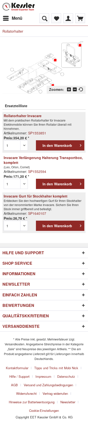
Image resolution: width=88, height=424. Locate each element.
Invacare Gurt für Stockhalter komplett (35, 196)
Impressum (43, 376)
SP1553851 (37, 133)
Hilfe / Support (19, 376)
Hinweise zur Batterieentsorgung (32, 402)
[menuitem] (12, 18)
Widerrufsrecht (26, 393)
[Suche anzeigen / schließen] (44, 18)
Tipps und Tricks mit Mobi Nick (56, 368)
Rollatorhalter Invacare (23, 115)
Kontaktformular (17, 368)
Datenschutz (66, 376)
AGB (14, 385)
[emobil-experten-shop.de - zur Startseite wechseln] (18, 6)
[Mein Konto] (68, 18)
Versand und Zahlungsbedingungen (48, 385)
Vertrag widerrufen (55, 393)
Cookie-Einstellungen (44, 410)
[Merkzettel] (56, 18)
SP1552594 (37, 171)
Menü (17, 18)
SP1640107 (37, 213)
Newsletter (67, 402)
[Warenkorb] (80, 18)
